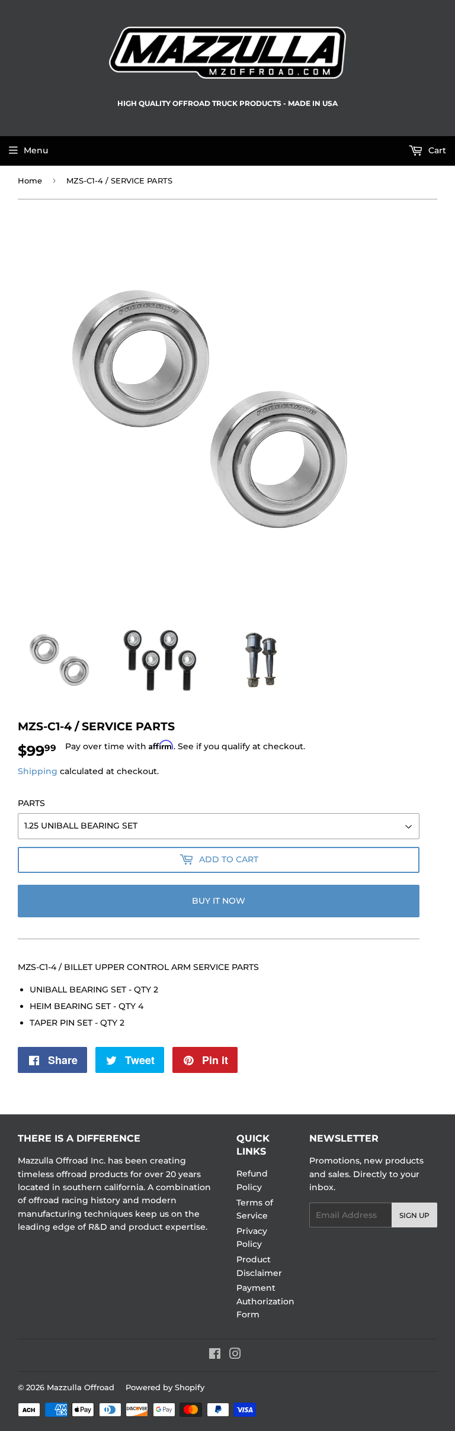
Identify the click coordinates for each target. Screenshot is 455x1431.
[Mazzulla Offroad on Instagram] (235, 1355)
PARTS (31, 803)
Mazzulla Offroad (80, 1387)
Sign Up (414, 1215)
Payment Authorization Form (265, 1301)
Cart (436, 150)
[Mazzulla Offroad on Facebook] (215, 1355)
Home (30, 180)
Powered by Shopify (165, 1387)
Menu (36, 150)
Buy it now (218, 900)
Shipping (37, 771)
